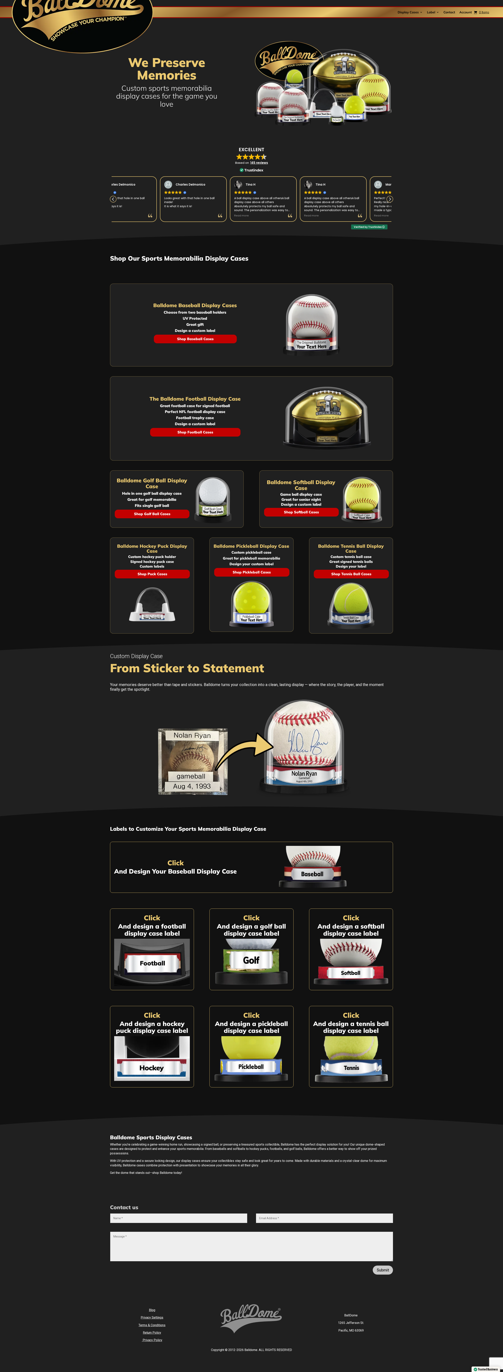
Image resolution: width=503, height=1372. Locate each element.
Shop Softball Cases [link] (301, 512)
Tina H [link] (142, 184)
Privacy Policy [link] (152, 1340)
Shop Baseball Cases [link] (195, 339)
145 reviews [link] (259, 163)
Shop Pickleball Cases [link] (252, 572)
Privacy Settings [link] (152, 1317)
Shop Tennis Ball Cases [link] (351, 574)
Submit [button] (383, 1270)
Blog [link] (152, 1310)
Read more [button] (132, 215)
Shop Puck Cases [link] (152, 574)
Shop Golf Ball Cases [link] (152, 514)
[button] (390, 199)
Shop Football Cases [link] (195, 432)
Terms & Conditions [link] (152, 1325)
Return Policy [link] (152, 1332)
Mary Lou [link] (283, 184)
